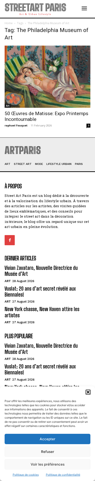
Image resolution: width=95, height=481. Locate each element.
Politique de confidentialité (63, 474)
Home (9, 23)
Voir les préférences (48, 464)
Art (7, 105)
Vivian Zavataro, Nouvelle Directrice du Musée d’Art (41, 271)
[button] (88, 392)
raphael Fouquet (16, 125)
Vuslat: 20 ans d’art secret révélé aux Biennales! (40, 292)
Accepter (47, 439)
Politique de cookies (26, 474)
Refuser (47, 451)
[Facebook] (10, 240)
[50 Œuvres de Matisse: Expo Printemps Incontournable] (47, 77)
